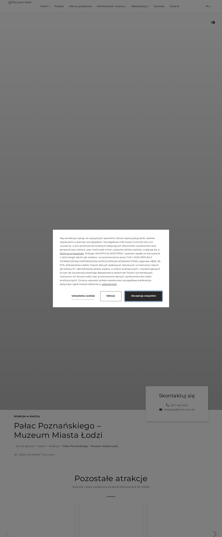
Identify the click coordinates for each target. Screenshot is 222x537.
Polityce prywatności (72, 253)
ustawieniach (109, 284)
